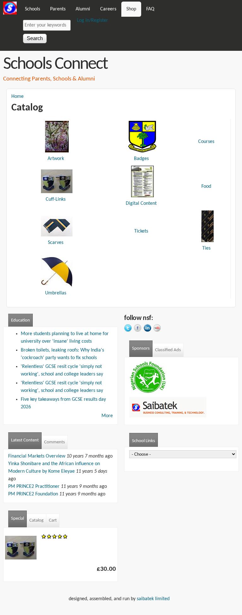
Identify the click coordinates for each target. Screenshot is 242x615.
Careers (108, 9)
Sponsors (141, 348)
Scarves (55, 242)
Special (17, 518)
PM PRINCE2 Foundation (33, 494)
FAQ (150, 9)
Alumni (83, 9)
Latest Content (25, 440)
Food (206, 186)
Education (20, 320)
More (107, 415)
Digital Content (141, 203)
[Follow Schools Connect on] (129, 329)
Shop (131, 9)
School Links (145, 441)
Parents (58, 9)
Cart (53, 520)
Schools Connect (55, 64)
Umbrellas (55, 293)
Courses (206, 141)
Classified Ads (168, 350)
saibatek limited (155, 598)
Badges (141, 158)
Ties (206, 248)
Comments (54, 442)
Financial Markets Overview (36, 456)
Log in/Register (92, 20)
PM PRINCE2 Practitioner (34, 486)
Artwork (56, 158)
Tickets (141, 231)
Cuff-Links (56, 199)
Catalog (36, 520)
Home (17, 96)
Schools (32, 9)
